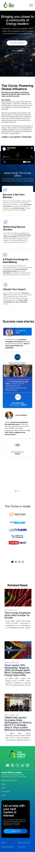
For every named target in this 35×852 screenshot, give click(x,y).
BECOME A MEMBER (17, 43)
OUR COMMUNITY (18, 51)
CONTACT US (16, 831)
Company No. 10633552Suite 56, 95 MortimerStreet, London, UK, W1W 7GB (13, 775)
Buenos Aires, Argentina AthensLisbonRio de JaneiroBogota (9, 788)
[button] (31, 5)
